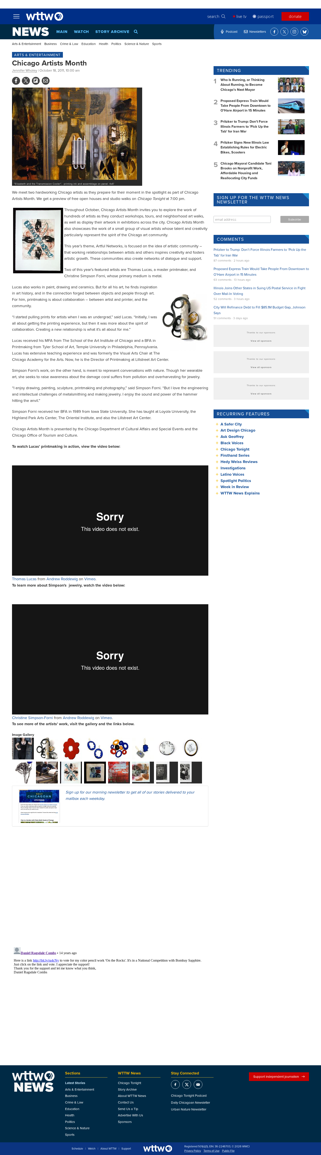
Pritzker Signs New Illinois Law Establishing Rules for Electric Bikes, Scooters (245, 147)
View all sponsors (261, 340)
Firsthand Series (235, 455)
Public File (228, 1151)
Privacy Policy (192, 1151)
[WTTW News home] (31, 31)
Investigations (233, 468)
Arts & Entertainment (26, 43)
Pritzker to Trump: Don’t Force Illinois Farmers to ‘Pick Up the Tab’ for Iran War (245, 126)
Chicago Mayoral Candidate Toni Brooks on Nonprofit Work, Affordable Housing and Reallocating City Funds (246, 171)
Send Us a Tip (128, 1109)
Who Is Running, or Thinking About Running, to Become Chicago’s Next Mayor (242, 84)
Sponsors (125, 1121)
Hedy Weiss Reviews (239, 462)
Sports (157, 43)
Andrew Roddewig (62, 579)
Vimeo (89, 579)
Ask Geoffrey (232, 436)
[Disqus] (110, 886)
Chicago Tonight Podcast (189, 1095)
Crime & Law (69, 43)
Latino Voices (232, 474)
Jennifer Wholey (24, 70)
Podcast (231, 31)
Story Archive (112, 31)
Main (61, 31)
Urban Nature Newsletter (188, 1109)
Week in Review (235, 487)
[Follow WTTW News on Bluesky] (304, 32)
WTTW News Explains (241, 493)
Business (50, 43)
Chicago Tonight (235, 449)
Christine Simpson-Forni (32, 717)
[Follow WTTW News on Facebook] (274, 32)
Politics (116, 43)
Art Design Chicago (238, 430)
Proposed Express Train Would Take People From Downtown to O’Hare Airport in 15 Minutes (246, 105)
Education (88, 43)
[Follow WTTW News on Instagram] (294, 32)
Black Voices (232, 443)
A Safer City (231, 424)
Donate (295, 16)
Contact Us (126, 1102)
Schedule (77, 1148)
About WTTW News (132, 1095)
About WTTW (108, 1148)
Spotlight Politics (236, 481)
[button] (23, 748)
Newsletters (257, 31)
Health (103, 43)
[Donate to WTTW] (157, 1148)
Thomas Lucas (24, 579)
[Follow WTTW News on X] (284, 32)
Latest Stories (75, 1083)
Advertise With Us (130, 1115)
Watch (81, 31)
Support (126, 1148)
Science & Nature (136, 43)
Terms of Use (211, 1151)
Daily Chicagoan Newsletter (190, 1102)
